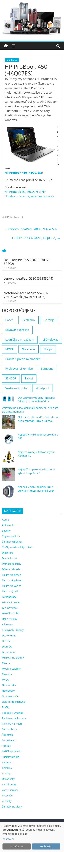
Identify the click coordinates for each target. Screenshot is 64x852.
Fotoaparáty (9, 597)
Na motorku (9, 685)
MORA (9, 349)
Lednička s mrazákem (19, 340)
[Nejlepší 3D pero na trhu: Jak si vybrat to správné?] (8, 476)
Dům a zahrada (11, 569)
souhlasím (46, 846)
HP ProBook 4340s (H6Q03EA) (36, 238)
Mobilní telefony (11, 668)
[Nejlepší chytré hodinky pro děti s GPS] (8, 441)
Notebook (17, 217)
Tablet (29, 378)
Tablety (6, 762)
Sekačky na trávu (12, 723)
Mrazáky (7, 674)
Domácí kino (9, 558)
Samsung (47, 369)
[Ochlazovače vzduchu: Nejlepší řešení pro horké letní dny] (8, 400)
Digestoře (7, 552)
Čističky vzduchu (12, 541)
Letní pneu (8, 652)
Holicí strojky (9, 619)
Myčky (5, 679)
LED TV (6, 641)
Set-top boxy (9, 729)
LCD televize (9, 635)
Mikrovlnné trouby (13, 657)
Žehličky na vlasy (12, 806)
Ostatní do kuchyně (13, 701)
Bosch (9, 320)
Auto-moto (8, 525)
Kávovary (7, 624)
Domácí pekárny (11, 563)
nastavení (8, 839)
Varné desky (9, 784)
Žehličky (7, 801)
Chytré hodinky (11, 536)
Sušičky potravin (11, 751)
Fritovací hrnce (11, 602)
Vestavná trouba (16, 388)
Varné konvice (10, 790)
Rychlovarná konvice (19, 369)
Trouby (6, 773)
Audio (5, 519)
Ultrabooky (8, 779)
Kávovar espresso (17, 330)
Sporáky (6, 746)
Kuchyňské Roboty (13, 630)
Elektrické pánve (11, 580)
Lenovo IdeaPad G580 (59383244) (28, 278)
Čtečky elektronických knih (17, 547)
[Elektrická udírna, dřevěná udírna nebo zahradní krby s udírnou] (8, 423)
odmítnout (16, 846)
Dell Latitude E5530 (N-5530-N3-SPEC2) (27, 262)
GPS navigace (10, 608)
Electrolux (28, 320)
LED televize (50, 340)
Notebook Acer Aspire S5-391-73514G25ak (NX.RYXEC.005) (26, 295)
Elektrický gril (10, 591)
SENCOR (10, 378)
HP (7, 217)
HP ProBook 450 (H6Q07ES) (23, 173)
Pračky (6, 707)
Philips (48, 349)
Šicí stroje (8, 734)
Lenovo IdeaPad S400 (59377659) (30, 229)
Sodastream (9, 740)
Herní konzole (10, 613)
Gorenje (49, 320)
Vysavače (7, 795)
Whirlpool (42, 388)
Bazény (6, 530)
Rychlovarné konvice (14, 718)
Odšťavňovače (10, 696)
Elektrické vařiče (11, 586)
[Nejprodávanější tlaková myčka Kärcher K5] (8, 458)
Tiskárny (7, 768)
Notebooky (11, 60)
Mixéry (6, 663)
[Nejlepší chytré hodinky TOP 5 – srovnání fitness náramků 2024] (8, 493)
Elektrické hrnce (11, 574)
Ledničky (7, 646)
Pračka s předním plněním (23, 359)
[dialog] (32, 837)
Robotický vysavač (12, 712)
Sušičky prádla (10, 757)
